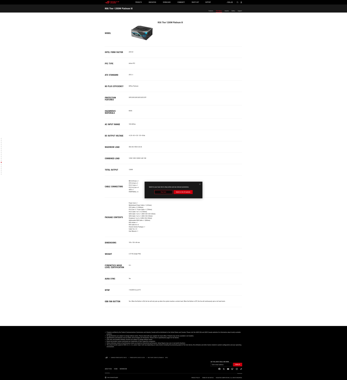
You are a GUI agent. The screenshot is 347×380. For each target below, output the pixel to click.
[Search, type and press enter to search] (237, 2)
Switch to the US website (183, 192)
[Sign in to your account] (241, 2)
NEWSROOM (123, 369)
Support (240, 11)
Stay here (163, 192)
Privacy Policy (195, 377)
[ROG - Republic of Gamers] (112, 2)
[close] (200, 184)
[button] (1, 139)
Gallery (233, 11)
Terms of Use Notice (208, 377)
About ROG (108, 369)
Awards (227, 11)
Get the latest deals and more (220, 361)
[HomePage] (106, 358)
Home (116, 369)
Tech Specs (219, 11)
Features (211, 11)
